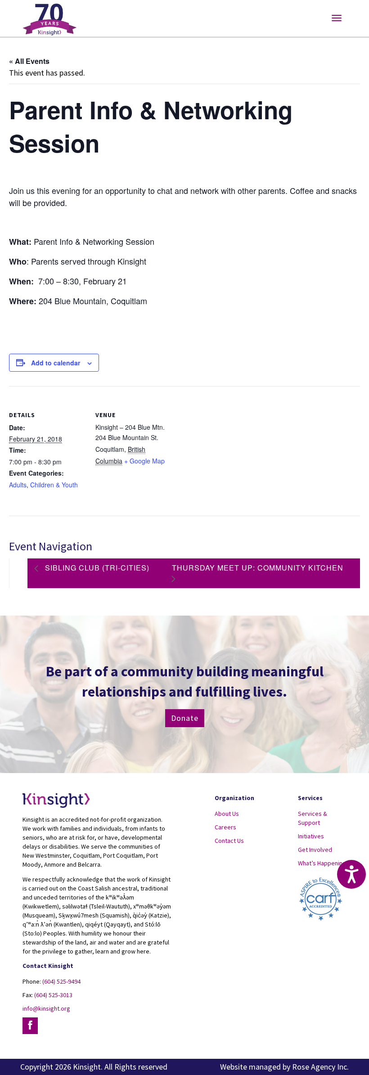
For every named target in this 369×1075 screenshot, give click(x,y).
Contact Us (229, 841)
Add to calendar (55, 362)
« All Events (29, 61)
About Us (227, 814)
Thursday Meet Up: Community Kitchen (257, 567)
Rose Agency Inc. (320, 1067)
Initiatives (311, 836)
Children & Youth (54, 484)
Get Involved (315, 850)
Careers (225, 827)
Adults (18, 484)
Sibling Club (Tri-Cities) (96, 567)
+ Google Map (144, 460)
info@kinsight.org (46, 1008)
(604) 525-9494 (61, 981)
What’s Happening (322, 863)
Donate (184, 718)
